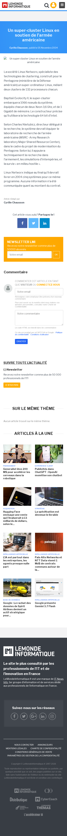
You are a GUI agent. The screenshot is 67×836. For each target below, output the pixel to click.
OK (56, 254)
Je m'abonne (12, 385)
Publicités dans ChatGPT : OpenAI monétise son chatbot (48, 472)
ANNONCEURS (45, 745)
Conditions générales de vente (33, 752)
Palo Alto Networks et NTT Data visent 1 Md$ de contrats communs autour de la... (48, 563)
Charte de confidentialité (46, 748)
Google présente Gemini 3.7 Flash (45, 604)
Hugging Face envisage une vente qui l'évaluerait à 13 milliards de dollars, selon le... (15, 518)
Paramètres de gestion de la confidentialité (33, 755)
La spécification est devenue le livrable (47, 513)
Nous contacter (24, 745)
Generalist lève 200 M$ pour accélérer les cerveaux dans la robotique (16, 473)
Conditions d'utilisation (39, 334)
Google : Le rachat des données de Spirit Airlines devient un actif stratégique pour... (17, 609)
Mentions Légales (16, 748)
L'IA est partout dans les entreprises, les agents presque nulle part (16, 562)
